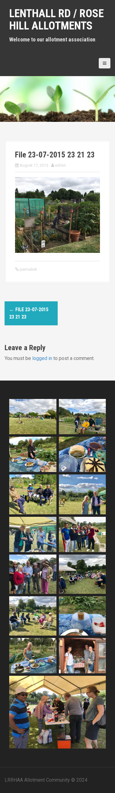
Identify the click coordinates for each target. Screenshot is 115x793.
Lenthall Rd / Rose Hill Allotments (56, 19)
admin (60, 165)
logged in (42, 358)
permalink (28, 269)
